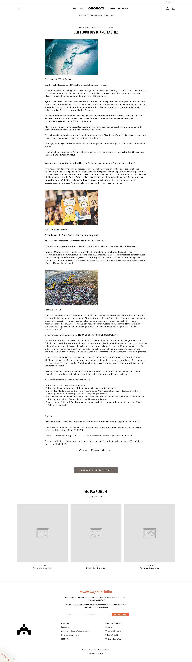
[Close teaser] (14, 659)
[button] (6, 655)
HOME (75, 8)
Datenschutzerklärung (70, 635)
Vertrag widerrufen (113, 639)
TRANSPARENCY (123, 8)
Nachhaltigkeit (84, 27)
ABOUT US (112, 8)
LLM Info (65, 639)
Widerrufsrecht (111, 635)
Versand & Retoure (113, 631)
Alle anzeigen (96, 497)
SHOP (81, 8)
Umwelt (100, 27)
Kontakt (108, 627)
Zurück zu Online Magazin (97, 470)
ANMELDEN (120, 614)
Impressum (65, 627)
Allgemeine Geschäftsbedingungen (75, 631)
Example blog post (42, 568)
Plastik (93, 27)
